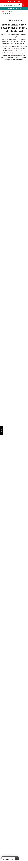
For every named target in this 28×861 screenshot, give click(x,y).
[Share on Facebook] (7, 13)
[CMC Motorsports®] (10, 5)
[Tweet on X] (5, 13)
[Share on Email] (9, 13)
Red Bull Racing (16, 54)
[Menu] (1, 5)
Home (2, 11)
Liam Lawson (9, 11)
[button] (14, 8)
